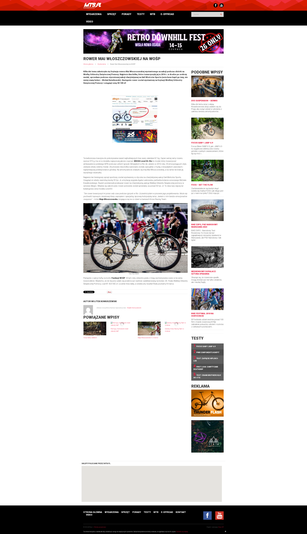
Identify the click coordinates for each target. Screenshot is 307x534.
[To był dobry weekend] (94, 328)
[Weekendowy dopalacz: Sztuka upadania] (207, 257)
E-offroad (167, 14)
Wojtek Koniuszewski (104, 301)
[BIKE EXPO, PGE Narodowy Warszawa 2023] (207, 210)
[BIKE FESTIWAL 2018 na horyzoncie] (207, 299)
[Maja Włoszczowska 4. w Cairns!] (149, 328)
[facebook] (207, 515)
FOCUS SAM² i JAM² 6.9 (202, 143)
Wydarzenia (94, 14)
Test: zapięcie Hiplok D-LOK (205, 358)
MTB (152, 14)
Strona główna (88, 64)
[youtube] (219, 515)
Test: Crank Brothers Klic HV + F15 (207, 375)
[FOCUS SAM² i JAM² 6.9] (207, 128)
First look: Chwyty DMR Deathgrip (205, 367)
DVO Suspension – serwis (204, 101)
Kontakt (181, 512)
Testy (141, 14)
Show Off (221, 527)
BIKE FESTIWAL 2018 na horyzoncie (202, 314)
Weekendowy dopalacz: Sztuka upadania (203, 272)
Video (89, 21)
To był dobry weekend (90, 338)
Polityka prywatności (100, 527)
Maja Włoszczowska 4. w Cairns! (148, 338)
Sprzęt (111, 14)
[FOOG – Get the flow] (207, 170)
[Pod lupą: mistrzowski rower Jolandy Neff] (122, 324)
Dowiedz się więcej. (182, 531)
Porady (126, 14)
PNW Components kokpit (206, 351)
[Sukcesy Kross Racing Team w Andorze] (176, 324)
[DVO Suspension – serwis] (207, 86)
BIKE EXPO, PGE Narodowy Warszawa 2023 (204, 225)
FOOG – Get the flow (202, 185)
